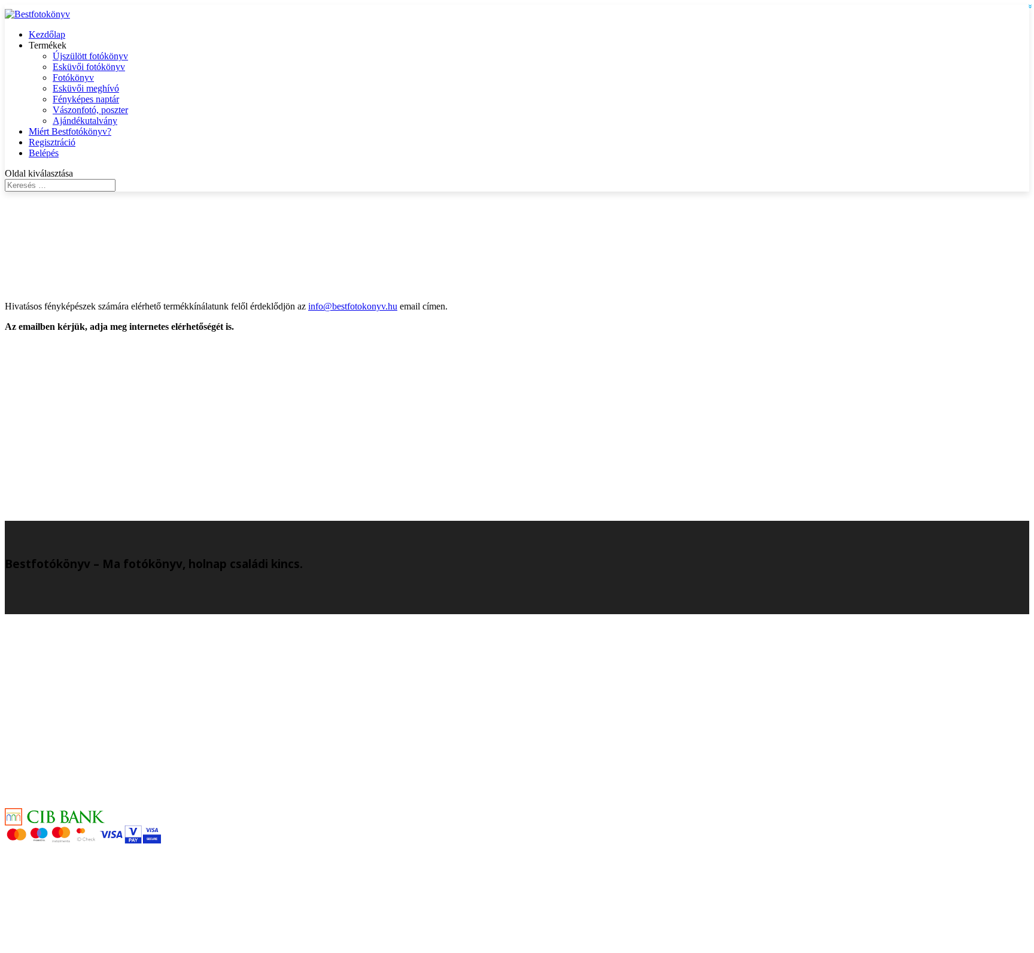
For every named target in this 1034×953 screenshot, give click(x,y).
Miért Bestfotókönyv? (70, 131)
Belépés (44, 153)
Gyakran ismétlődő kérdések (82, 783)
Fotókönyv (73, 77)
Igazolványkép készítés (72, 707)
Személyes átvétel (62, 685)
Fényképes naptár (86, 99)
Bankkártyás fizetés (65, 804)
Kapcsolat (47, 674)
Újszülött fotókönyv (90, 56)
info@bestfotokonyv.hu (352, 306)
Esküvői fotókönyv (89, 67)
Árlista (41, 772)
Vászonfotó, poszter (90, 110)
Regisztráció (52, 142)
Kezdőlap (47, 34)
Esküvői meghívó (86, 88)
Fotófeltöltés (52, 913)
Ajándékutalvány (85, 121)
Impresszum (51, 696)
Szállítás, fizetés (59, 793)
